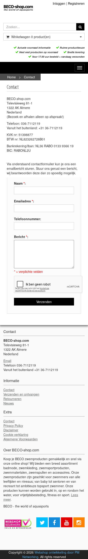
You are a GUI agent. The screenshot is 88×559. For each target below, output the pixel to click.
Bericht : (21, 236)
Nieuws (8, 403)
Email (7, 360)
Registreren (76, 3)
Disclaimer (10, 430)
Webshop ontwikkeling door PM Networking (51, 554)
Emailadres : (24, 201)
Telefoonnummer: (27, 219)
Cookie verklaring (15, 434)
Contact (29, 77)
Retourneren (12, 398)
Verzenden (44, 301)
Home (11, 77)
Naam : (20, 183)
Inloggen (59, 3)
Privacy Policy (13, 425)
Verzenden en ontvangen (21, 394)
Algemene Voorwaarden (20, 439)
